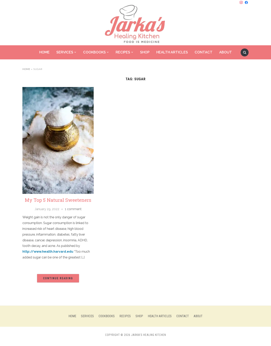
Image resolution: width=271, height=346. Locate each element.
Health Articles (172, 52)
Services (64, 52)
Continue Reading (58, 278)
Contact (203, 52)
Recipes (123, 52)
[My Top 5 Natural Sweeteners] (58, 140)
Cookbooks (94, 52)
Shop (145, 52)
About (225, 52)
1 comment (73, 209)
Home (44, 52)
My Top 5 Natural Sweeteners (58, 200)
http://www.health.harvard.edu (47, 251)
